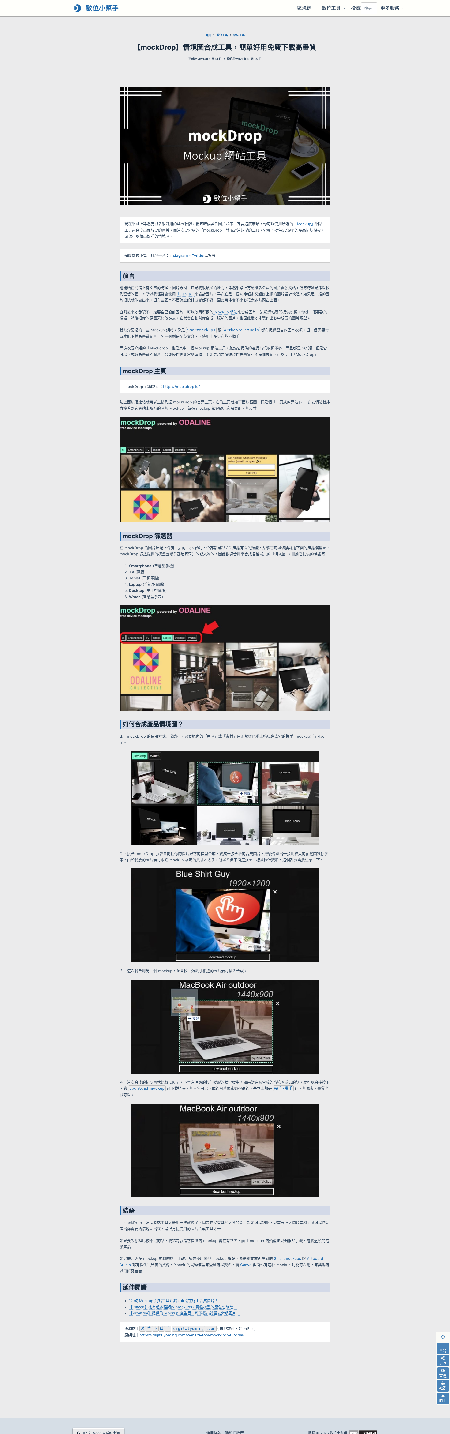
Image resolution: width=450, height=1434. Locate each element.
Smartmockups (287, 1258)
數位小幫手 (102, 8)
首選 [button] (443, 1375)
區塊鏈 (304, 8)
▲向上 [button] (443, 1398)
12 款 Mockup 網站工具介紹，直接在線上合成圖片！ (173, 1300)
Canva (245, 1264)
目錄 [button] (443, 1350)
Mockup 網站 (225, 312)
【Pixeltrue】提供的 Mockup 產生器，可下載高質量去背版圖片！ (184, 1313)
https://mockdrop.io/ (181, 386)
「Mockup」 (304, 223)
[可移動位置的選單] (443, 1337)
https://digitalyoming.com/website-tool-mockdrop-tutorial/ (191, 1335)
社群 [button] (443, 1388)
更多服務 (389, 8)
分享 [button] (443, 1363)
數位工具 (331, 8)
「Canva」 (185, 294)
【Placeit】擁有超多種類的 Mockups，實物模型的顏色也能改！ (183, 1307)
